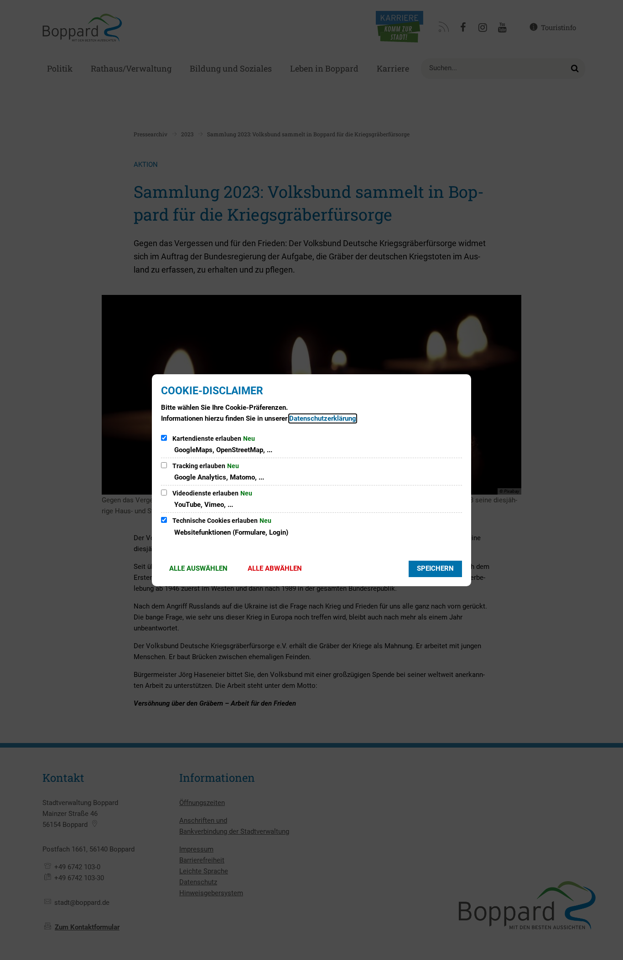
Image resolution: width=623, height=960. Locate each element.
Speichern (435, 568)
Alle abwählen (275, 568)
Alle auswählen (198, 568)
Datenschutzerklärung (322, 418)
